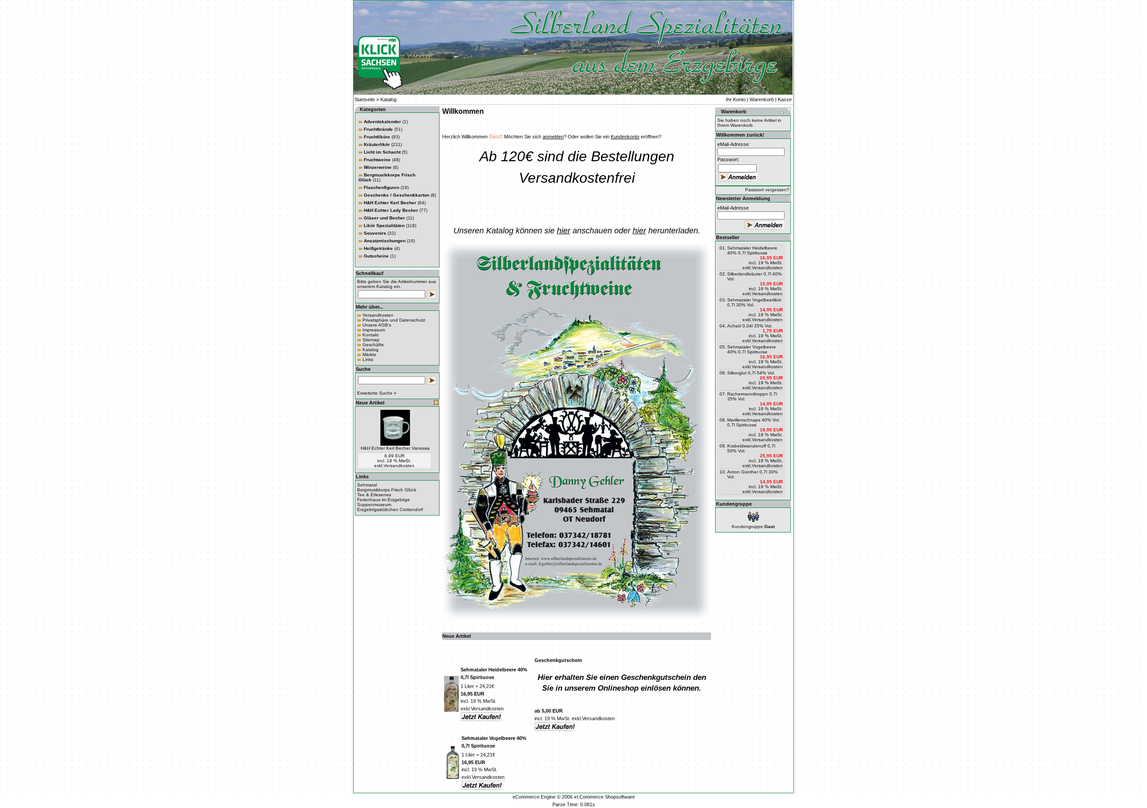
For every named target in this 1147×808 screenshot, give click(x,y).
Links (367, 359)
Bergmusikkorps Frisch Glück (386, 489)
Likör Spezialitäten (384, 225)
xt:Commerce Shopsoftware (604, 796)
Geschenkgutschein (558, 660)
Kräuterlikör (377, 144)
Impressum (373, 329)
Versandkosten (377, 315)
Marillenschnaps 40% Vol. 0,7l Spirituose (753, 422)
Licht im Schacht (382, 152)
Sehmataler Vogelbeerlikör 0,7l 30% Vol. (754, 302)
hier (563, 230)
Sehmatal (367, 484)
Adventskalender (382, 121)
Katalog (388, 99)
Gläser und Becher (384, 217)
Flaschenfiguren (381, 187)
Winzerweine (378, 167)
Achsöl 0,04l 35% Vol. (749, 325)
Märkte (369, 354)
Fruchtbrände (378, 129)
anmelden (553, 136)
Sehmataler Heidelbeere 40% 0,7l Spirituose (752, 250)
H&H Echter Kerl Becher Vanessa (395, 448)
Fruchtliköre (377, 136)
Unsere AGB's (376, 324)
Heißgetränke (378, 248)
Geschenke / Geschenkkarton (396, 195)
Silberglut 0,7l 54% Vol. (751, 372)
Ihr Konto (736, 99)
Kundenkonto (625, 136)
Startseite (364, 99)
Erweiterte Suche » (377, 393)
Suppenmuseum (374, 504)
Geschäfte (373, 344)
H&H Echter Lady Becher (391, 210)
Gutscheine (376, 256)
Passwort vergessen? (767, 189)
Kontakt (370, 334)
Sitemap (370, 339)
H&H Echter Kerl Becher (390, 202)
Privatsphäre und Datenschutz (393, 320)
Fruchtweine (377, 159)
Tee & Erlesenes (374, 494)
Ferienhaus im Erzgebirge (383, 499)
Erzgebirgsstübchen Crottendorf (390, 509)
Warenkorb (762, 99)
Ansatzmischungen (384, 240)
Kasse (785, 99)
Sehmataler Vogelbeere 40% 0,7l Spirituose (751, 349)
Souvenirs (375, 233)
